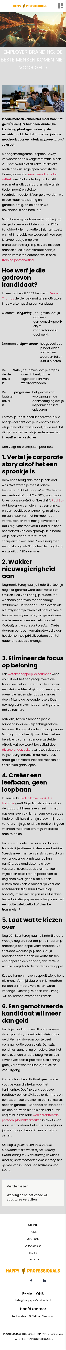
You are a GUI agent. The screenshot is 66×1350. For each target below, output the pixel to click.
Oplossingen (33, 1245)
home (33, 1232)
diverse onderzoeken (17, 750)
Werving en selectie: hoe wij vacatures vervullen (27, 1197)
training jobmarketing (18, 260)
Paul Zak (58, 500)
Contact (33, 1259)
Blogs (33, 1252)
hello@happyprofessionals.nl (33, 1300)
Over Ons (33, 1239)
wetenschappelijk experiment (29, 674)
